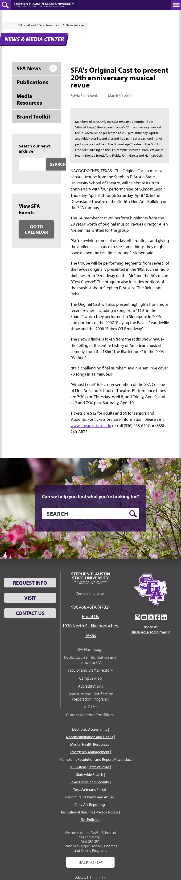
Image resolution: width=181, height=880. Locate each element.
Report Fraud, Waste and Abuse (89, 797)
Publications (32, 82)
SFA (20, 25)
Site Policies (89, 819)
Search (58, 164)
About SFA (34, 25)
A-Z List (90, 707)
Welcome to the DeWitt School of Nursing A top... (90, 834)
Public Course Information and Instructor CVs (90, 659)
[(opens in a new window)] (137, 617)
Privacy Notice (107, 812)
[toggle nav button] (176, 5)
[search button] (133, 513)
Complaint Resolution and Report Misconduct (96, 759)
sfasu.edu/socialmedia (150, 632)
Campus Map (90, 678)
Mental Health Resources (89, 744)
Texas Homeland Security (89, 782)
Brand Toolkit (33, 116)
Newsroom (54, 25)
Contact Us (30, 613)
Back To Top (90, 862)
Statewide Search (89, 774)
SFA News (28, 68)
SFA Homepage (90, 649)
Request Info (30, 582)
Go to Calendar (36, 229)
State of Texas (98, 767)
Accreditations (90, 686)
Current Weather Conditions (90, 714)
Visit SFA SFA (90, 841)
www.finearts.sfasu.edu (90, 425)
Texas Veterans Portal (89, 789)
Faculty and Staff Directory (90, 670)
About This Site (90, 877)
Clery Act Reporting (89, 804)
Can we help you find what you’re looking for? (90, 496)
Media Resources (29, 99)
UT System (78, 767)
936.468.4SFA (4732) (90, 607)
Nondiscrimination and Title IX (89, 736)
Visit (30, 598)
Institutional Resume (77, 812)
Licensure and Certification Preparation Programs (90, 696)
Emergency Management (89, 751)
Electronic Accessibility (89, 729)
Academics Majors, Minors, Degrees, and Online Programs (90, 848)
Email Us (90, 616)
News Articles (75, 25)
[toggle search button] (5, 5)
